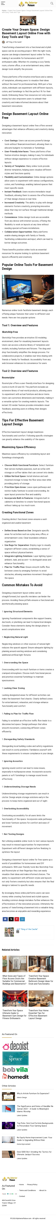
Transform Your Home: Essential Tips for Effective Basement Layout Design (39, 1014)
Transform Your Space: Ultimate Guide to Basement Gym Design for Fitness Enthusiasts (14, 1014)
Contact (22, 1196)
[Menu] (3, 3)
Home (4, 10)
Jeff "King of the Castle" (13, 42)
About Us (42, 1190)
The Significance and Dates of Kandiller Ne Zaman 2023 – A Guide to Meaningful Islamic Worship (35, 1109)
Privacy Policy (32, 1185)
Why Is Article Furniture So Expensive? (33, 1093)
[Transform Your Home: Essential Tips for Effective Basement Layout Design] (41, 992)
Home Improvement (23, 1144)
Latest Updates (22, 1115)
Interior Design (22, 1097)
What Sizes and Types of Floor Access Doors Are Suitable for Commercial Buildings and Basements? (14, 980)
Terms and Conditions (27, 1190)
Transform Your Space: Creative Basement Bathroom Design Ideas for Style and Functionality (41, 980)
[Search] (52, 3)
